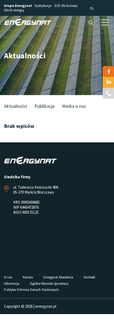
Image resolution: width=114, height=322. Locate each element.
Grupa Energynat (18, 5)
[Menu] (104, 22)
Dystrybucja (43, 5)
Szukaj (90, 23)
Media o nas (74, 106)
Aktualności (15, 106)
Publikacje (44, 106)
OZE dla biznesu (65, 5)
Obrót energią (14, 10)
